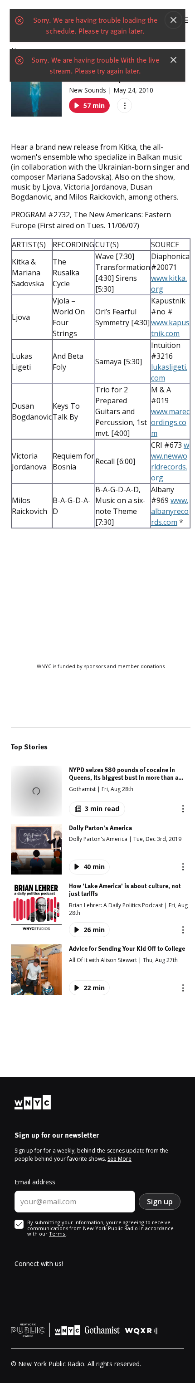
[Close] (173, 20)
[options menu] (124, 105)
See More (119, 1159)
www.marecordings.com (170, 422)
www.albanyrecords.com (170, 511)
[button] (100, 791)
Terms (57, 1233)
